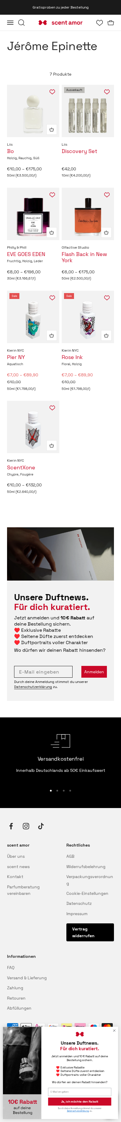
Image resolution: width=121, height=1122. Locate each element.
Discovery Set (79, 151)
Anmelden (94, 671)
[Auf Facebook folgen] (11, 826)
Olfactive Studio (75, 247)
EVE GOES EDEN (26, 254)
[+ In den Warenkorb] (51, 129)
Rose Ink (72, 357)
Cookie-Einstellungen (87, 893)
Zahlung (15, 987)
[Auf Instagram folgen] (26, 826)
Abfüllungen (19, 1008)
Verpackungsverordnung (89, 880)
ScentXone (21, 467)
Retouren (16, 998)
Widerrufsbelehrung (85, 866)
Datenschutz (79, 903)
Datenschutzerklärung (33, 686)
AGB (70, 856)
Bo (10, 151)
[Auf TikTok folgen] (41, 826)
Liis (10, 144)
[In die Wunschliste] (52, 92)
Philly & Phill (16, 247)
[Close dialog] (114, 1030)
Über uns (16, 856)
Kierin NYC (15, 350)
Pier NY (16, 357)
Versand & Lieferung (27, 977)
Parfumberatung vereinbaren (23, 890)
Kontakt (15, 876)
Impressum (77, 913)
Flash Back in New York (84, 257)
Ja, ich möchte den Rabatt (80, 1101)
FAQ (10, 967)
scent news (18, 866)
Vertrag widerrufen (83, 932)
